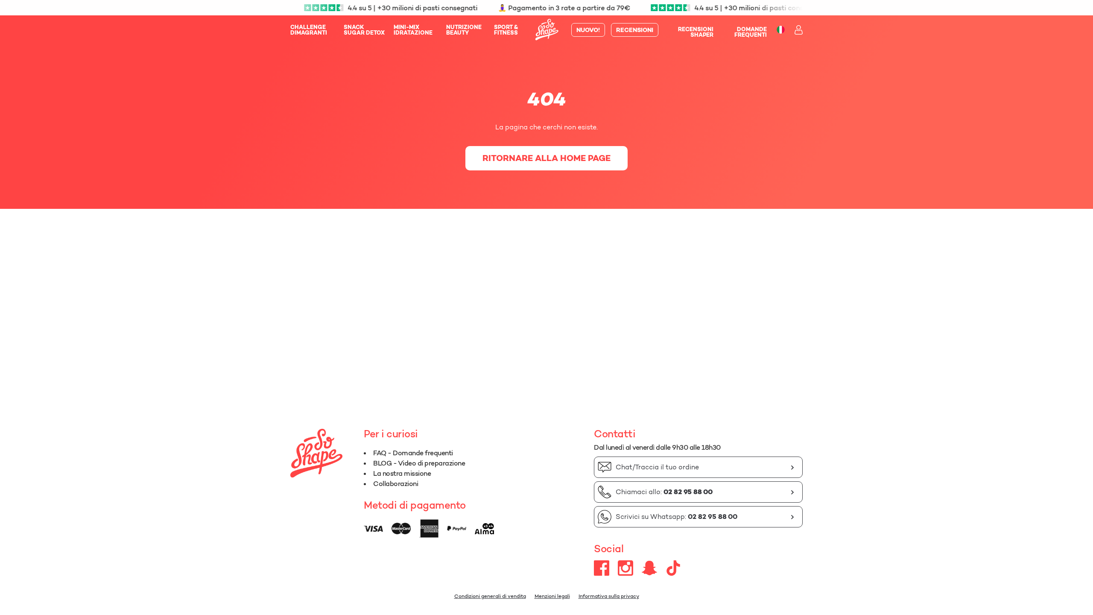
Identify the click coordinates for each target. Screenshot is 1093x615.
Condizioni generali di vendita (490, 596)
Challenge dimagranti (308, 29)
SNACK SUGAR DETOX (364, 29)
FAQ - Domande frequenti (413, 452)
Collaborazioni (395, 483)
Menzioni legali (552, 596)
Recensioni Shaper (695, 32)
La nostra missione (402, 473)
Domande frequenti (750, 32)
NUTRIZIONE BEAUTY (464, 29)
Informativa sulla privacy (609, 596)
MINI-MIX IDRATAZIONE (413, 29)
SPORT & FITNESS (506, 29)
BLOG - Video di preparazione (419, 463)
